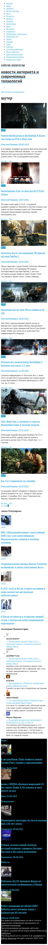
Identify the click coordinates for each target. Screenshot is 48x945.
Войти (4, 91)
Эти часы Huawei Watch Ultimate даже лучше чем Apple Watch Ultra (24, 701)
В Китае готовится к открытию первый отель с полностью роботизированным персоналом (22, 620)
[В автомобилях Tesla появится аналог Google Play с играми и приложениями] (6, 754)
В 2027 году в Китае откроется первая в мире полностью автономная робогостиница (23, 592)
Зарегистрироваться (15, 91)
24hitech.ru (6, 933)
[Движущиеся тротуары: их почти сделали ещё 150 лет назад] (6, 815)
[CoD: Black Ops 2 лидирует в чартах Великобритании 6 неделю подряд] (24, 413)
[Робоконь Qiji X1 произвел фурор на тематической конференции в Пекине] (6, 875)
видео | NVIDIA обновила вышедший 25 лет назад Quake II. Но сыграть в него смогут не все (22, 787)
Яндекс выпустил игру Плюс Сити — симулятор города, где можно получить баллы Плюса (23, 644)
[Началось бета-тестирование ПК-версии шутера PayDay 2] (24, 245)
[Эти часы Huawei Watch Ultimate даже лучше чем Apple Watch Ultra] (8, 695)
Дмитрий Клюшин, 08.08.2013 (15, 144)
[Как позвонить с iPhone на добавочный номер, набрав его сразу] (8, 678)
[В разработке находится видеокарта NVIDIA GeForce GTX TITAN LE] (8, 714)
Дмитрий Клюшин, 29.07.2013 (15, 199)
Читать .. (5, 161)
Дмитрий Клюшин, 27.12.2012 (15, 430)
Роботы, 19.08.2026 (10, 918)
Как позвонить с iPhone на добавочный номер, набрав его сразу (25, 684)
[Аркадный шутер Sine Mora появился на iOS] (24, 302)
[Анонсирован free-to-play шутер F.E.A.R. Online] (20, 183)
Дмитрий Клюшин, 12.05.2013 (15, 370)
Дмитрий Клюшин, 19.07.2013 (15, 318)
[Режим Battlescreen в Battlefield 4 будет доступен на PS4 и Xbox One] (24, 127)
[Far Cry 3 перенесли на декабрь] (24, 473)
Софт (3, 130)
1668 (3, 527)
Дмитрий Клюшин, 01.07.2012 (15, 486)
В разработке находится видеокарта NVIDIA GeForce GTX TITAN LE (24, 721)
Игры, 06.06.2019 (9, 768)
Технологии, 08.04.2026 (12, 857)
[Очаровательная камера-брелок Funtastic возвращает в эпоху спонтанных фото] (6, 556)
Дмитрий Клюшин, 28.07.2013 (15, 261)
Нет (10, 161)
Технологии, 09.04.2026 (12, 829)
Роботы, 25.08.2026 (10, 889)
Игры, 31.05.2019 (9, 796)
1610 (3, 611)
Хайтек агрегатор (8, 938)
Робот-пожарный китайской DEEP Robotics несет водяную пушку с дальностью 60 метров (19, 909)
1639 (3, 583)
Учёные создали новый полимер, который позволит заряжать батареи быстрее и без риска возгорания (21, 848)
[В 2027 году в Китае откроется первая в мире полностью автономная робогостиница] (6, 580)
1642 (3, 558)
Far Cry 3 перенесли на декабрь (18, 480)
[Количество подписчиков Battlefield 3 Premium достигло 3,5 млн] (24, 354)
